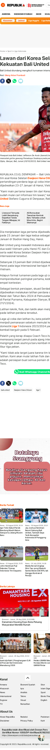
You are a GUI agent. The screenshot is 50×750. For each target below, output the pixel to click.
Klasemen (7, 20)
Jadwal (21, 20)
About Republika (7, 717)
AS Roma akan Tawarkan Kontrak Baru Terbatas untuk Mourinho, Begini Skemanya (36, 218)
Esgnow (3, 700)
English (44, 700)
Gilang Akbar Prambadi (15, 75)
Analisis (23, 692)
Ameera (3, 684)
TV (1, 704)
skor (38, 14)
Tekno (23, 696)
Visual (23, 700)
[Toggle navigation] (3, 5)
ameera (6, 14)
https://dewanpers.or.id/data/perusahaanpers (22, 735)
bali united (5, 390)
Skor (43, 684)
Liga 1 (15, 326)
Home (2, 51)
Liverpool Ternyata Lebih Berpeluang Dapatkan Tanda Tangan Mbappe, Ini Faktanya (11, 218)
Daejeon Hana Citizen (23, 390)
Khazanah (4, 688)
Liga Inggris (33, 20)
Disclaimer (4, 720)
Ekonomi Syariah (23, 14)
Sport (9, 51)
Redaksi (24, 717)
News (2, 692)
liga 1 (38, 390)
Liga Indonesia (20, 51)
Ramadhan (25, 704)
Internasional (5, 696)
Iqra (22, 688)
